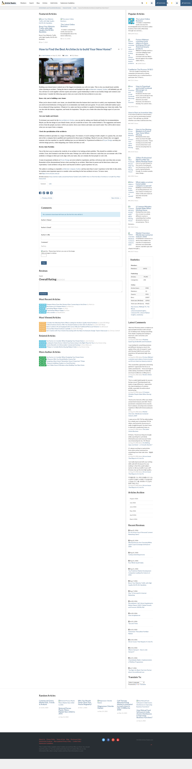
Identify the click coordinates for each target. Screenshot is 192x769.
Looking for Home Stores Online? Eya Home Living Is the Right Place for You (70, 343)
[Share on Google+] (47, 193)
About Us (42, 739)
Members (23, 3)
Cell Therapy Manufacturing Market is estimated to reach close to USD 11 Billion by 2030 (124, 705)
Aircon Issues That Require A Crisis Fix (140, 642)
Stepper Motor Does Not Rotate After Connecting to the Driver (67, 304)
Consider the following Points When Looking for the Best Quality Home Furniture (71, 322)
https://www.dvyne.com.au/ (50, 173)
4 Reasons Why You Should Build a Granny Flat (61, 359)
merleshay (140, 315)
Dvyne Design (107, 140)
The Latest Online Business (68, 25)
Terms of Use (60, 739)
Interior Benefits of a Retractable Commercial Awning (63, 345)
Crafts (74, 8)
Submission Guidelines (67, 3)
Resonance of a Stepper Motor (56, 306)
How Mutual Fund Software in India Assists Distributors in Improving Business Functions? (144, 713)
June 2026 (133, 507)
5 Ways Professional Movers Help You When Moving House (144, 159)
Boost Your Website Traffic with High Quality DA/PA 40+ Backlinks (47, 29)
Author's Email (46, 227)
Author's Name (46, 220)
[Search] (167, 3)
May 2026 (133, 511)
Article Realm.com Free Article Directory (50, 8)
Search (31, 3)
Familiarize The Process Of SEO (140, 69)
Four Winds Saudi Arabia (135, 563)
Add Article (186, 3)
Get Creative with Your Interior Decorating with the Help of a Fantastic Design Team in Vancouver (77, 330)
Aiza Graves (134, 307)
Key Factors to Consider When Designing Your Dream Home (65, 341)
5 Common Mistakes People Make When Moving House (144, 208)
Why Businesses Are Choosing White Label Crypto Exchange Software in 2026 (140, 544)
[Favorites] (172, 3)
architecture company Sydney (98, 89)
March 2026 (133, 519)
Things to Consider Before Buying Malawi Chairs (62, 347)
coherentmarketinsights (138, 311)
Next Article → (116, 198)
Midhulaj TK (142, 307)
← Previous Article (46, 198)
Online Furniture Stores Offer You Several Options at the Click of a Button (69, 324)
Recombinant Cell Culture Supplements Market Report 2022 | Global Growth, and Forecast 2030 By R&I (140, 605)
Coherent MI (135, 313)
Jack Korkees (46, 55)
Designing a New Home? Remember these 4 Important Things (65, 361)
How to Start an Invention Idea (140, 112)
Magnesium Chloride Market (106, 707)
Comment (44, 242)
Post (43, 263)
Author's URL (45, 235)
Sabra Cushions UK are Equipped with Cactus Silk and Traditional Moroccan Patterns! (73, 326)
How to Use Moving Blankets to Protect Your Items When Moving (143, 132)
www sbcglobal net (134, 615)
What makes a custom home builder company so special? (144, 184)
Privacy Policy (50, 739)
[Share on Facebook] (40, 193)
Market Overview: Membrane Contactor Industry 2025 (144, 235)
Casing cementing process (136, 554)
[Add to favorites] (121, 49)
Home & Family (67, 8)
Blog (38, 3)
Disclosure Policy (76, 739)
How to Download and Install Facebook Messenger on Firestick (144, 89)
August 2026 (134, 498)
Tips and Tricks (133, 623)
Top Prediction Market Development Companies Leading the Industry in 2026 (139, 573)
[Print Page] (118, 49)
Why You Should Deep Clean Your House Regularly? (85, 702)
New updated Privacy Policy (62, 741)
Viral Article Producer (45, 741)
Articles (44, 3)
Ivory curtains (51, 312)
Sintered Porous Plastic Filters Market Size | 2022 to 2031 (66, 711)
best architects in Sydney (66, 120)
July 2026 (133, 503)
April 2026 (133, 515)
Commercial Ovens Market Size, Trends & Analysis (46, 702)
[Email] (51, 193)
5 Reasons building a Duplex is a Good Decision (60, 363)
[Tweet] (44, 193)
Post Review (43, 293)
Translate (143, 684)
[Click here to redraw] (44, 251)
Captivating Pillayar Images (54, 308)
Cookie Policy (77, 741)
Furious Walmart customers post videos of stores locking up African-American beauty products (143, 44)
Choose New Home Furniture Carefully (58, 328)
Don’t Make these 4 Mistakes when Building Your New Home (65, 365)
